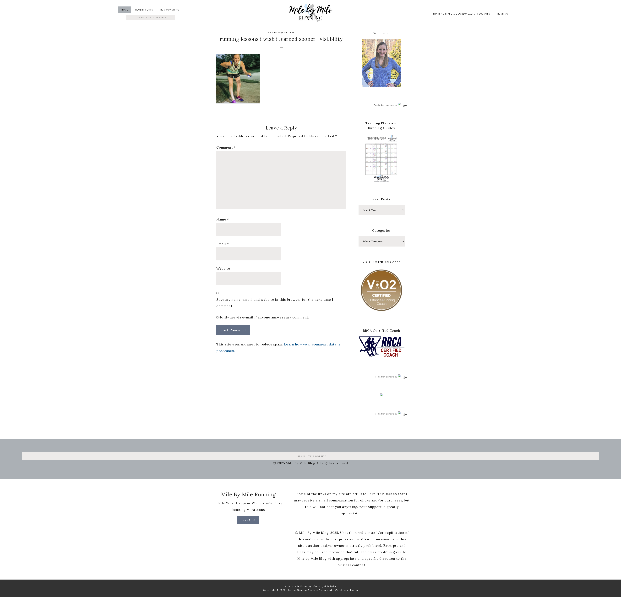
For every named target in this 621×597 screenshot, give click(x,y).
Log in (354, 590)
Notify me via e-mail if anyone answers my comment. (263, 317)
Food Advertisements (384, 105)
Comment (226, 147)
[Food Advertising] (381, 395)
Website (223, 268)
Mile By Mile (310, 14)
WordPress (341, 590)
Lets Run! (248, 520)
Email (222, 244)
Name (222, 219)
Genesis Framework (320, 590)
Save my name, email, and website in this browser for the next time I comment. (274, 302)
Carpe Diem (295, 590)
